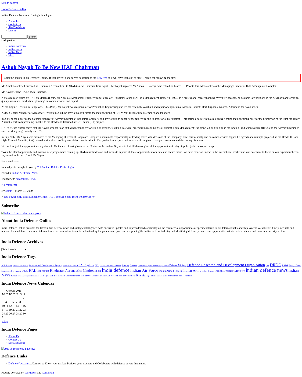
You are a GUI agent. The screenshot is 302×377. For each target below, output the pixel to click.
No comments (9, 184)
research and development (123, 275)
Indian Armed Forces (170, 270)
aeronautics (22, 178)
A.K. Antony (6, 265)
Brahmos (133, 265)
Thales (153, 276)
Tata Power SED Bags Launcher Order (25, 196)
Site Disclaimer (16, 27)
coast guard (148, 265)
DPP (267, 265)
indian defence (208, 271)
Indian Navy (15, 52)
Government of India (19, 271)
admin (8, 190)
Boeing (125, 265)
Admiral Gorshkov (20, 265)
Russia (141, 275)
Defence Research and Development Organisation (226, 265)
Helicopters (43, 270)
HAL (33, 178)
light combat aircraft (55, 275)
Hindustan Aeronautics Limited (72, 270)
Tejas (148, 276)
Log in (12, 30)
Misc (11, 55)
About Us (13, 21)
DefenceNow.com (18, 363)
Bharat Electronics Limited (110, 265)
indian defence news (267, 270)
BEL (97, 265)
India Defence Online (13, 9)
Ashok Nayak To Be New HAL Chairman (50, 67)
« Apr (5, 321)
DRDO (275, 265)
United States (162, 276)
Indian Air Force (17, 46)
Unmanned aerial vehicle (180, 275)
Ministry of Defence (90, 275)
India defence (116, 270)
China (140, 265)
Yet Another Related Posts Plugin (55, 167)
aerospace (67, 265)
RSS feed (102, 77)
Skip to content (9, 2)
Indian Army (15, 49)
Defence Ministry (177, 265)
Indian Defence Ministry (230, 270)
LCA (42, 275)
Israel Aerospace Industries (28, 276)
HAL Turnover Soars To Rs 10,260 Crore (71, 196)
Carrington (48, 372)
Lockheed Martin (73, 275)
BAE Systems (86, 265)
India (98, 270)
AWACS (74, 265)
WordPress (31, 372)
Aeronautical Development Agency (45, 265)
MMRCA (105, 275)
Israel (14, 275)
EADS (285, 265)
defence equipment (161, 265)
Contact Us (14, 24)
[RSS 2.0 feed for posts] (21, 213)
